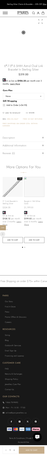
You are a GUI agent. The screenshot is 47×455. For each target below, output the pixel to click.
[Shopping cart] (43, 13)
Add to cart (31, 450)
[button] (21, 6)
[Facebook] (11, 421)
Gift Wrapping (10, 100)
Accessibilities (23, 442)
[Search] (33, 13)
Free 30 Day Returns (32, 119)
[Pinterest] (36, 421)
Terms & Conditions (17, 438)
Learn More (15, 83)
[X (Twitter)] (28, 421)
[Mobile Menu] (5, 13)
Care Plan (7, 90)
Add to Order (16, 105)
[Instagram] (19, 421)
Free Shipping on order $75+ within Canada (20, 125)
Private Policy (31, 438)
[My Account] (38, 13)
